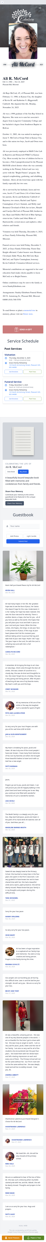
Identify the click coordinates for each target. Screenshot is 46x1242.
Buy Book (23, 472)
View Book (11, 472)
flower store (28, 313)
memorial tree (29, 310)
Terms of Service (29, 1232)
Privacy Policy (17, 1232)
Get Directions (13, 372)
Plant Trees (32, 372)
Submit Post (23, 541)
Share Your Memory (14, 503)
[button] (23, 566)
